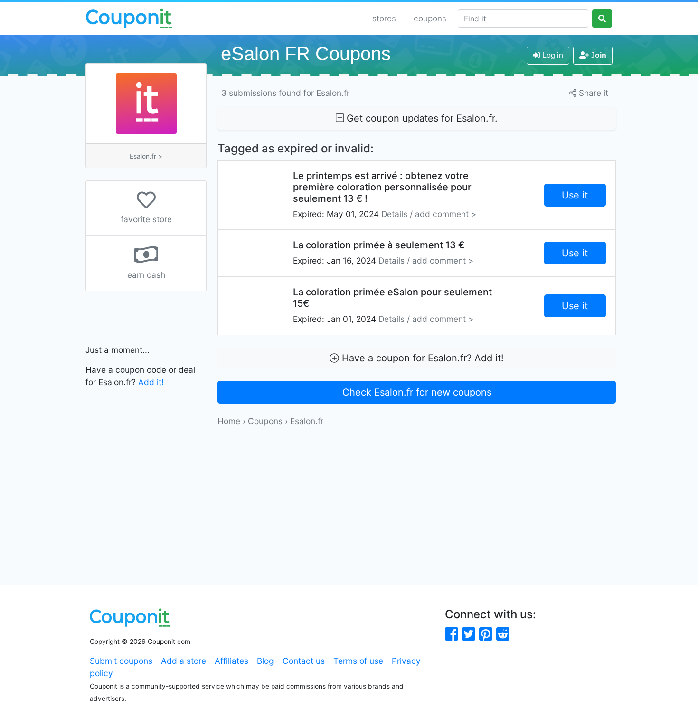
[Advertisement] (416, 493)
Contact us (304, 661)
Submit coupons (121, 661)
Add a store (183, 661)
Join (597, 55)
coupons (430, 18)
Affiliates (231, 661)
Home (228, 421)
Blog (265, 661)
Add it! (151, 382)
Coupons (265, 421)
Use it (575, 195)
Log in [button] (551, 55)
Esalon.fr (306, 421)
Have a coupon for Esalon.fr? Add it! (421, 358)
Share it (592, 93)
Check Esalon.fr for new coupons (416, 392)
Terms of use (358, 661)
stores (384, 18)
